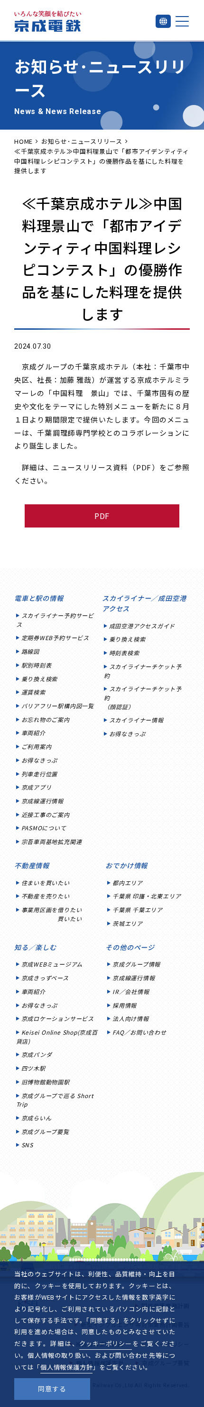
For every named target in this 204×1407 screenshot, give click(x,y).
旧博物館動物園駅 (45, 1082)
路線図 (30, 651)
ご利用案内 (36, 746)
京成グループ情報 (136, 964)
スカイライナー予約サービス (55, 619)
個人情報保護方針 (66, 1367)
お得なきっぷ (39, 760)
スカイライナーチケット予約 (143, 670)
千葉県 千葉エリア (137, 910)
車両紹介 (33, 733)
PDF (102, 515)
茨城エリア (127, 923)
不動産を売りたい (45, 896)
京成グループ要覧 (45, 1131)
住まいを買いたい (45, 883)
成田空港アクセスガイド (142, 626)
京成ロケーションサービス (57, 1018)
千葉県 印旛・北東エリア (146, 896)
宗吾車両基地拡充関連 (51, 841)
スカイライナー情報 (136, 720)
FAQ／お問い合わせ (139, 1032)
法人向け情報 (130, 1018)
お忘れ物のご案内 (45, 719)
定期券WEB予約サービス (55, 637)
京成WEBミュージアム (52, 964)
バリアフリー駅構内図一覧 (57, 706)
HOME (23, 141)
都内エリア (127, 883)
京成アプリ (36, 787)
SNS (27, 1145)
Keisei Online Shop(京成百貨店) (57, 1036)
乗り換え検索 (39, 679)
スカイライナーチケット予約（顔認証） (143, 697)
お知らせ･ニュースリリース (81, 141)
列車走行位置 (39, 774)
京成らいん (36, 1118)
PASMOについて (43, 828)
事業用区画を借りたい (51, 914)
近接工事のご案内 (45, 814)
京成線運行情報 (42, 801)
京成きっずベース (45, 978)
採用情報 (124, 1005)
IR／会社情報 (130, 991)
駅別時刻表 (36, 665)
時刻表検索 (124, 653)
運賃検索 (33, 692)
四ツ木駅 (33, 1068)
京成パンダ (36, 1054)
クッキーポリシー (105, 1343)
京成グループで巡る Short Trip (55, 1099)
